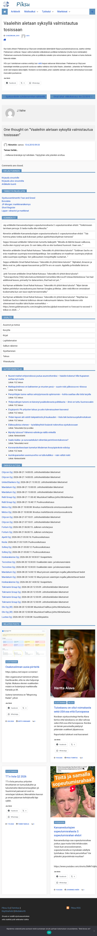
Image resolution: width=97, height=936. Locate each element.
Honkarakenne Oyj (10, 557)
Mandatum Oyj (9, 487)
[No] (94, 931)
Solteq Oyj (6, 547)
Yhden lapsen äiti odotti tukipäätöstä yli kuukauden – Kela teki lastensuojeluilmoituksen (49, 417)
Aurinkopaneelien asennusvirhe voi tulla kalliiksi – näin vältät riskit (39, 455)
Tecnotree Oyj (8, 562)
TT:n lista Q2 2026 (15, 776)
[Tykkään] (5, 39)
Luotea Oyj (7, 617)
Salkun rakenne (10, 346)
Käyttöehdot (7, 911)
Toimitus (15, 908)
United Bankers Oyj (11, 482)
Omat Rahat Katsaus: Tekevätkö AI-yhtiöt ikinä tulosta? (47, 250)
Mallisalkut (29, 11)
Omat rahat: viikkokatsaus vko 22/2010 (71, 96)
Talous (6, 356)
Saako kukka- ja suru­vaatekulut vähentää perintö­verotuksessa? (38, 440)
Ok (49, 932)
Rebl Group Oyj (9, 497)
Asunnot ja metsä (11, 325)
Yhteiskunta (8, 361)
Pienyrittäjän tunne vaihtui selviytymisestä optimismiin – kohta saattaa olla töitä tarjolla (49, 394)
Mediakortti (20, 911)
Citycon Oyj (7, 472)
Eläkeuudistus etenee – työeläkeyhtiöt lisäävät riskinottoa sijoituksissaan (43, 424)
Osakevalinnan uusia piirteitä (22, 667)
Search (92, 12)
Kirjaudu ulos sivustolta (13, 181)
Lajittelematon (10, 340)
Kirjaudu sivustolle (10, 177)
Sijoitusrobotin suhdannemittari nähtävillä (25, 96)
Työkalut (46, 11)
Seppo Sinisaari (24, 721)
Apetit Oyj (6, 537)
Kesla (4, 542)
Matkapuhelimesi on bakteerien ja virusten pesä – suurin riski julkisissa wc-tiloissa (47, 386)
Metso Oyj (6, 507)
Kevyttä (6, 330)
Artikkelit (15, 11)
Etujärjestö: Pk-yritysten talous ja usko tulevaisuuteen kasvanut (38, 409)
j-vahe (27, 35)
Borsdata (6, 201)
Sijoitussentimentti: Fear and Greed (18, 198)
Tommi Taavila (23, 824)
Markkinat (62, 11)
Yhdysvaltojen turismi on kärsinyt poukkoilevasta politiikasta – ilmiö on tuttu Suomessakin (50, 402)
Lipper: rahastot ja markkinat (15, 210)
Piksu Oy (6, 908)
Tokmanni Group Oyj (11, 587)
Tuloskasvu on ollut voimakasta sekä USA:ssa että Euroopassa (72, 710)
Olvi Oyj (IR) (7, 607)
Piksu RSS (76, 908)
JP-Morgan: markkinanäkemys (16, 204)
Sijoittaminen (9, 351)
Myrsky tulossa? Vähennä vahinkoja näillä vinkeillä (32, 432)
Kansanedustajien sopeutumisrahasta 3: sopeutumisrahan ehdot (47, 225)
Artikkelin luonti (9, 184)
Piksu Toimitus (72, 758)
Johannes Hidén (72, 890)
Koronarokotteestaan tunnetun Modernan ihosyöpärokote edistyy (39, 447)
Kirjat (5, 335)
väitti (40, 63)
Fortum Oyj (7, 527)
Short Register (8, 207)
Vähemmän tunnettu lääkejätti (42, 242)
